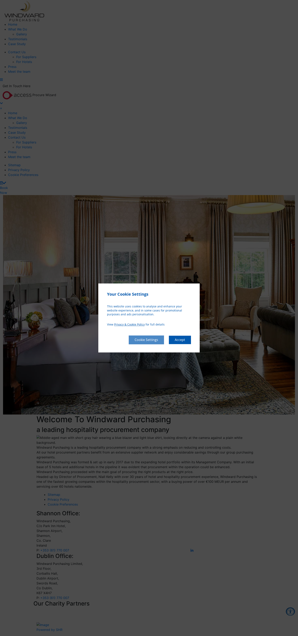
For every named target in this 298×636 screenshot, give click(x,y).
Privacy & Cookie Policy (129, 324)
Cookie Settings (146, 340)
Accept (180, 340)
